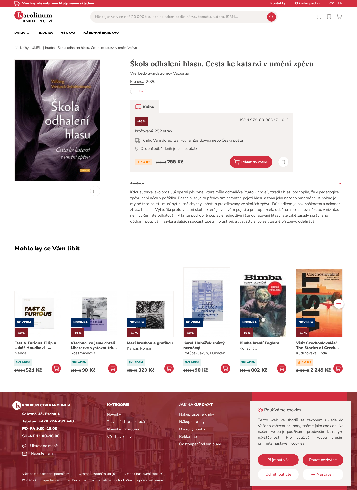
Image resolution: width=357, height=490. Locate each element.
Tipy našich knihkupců (126, 421)
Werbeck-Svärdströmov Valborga (159, 73)
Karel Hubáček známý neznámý (204, 345)
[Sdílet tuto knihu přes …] (95, 191)
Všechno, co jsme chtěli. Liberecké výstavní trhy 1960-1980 (93, 345)
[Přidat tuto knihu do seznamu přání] (283, 162)
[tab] (144, 106)
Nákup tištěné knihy (196, 414)
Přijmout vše (278, 460)
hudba (50, 47)
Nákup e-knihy (191, 421)
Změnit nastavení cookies (144, 474)
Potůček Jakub (195, 353)
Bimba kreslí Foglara (259, 343)
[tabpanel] (211, 142)
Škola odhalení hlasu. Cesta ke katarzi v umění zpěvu (97, 47)
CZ (331, 3)
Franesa (137, 81)
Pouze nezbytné (323, 460)
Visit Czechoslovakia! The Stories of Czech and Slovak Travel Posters (316, 345)
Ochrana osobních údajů (97, 474)
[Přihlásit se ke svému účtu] (318, 16)
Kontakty (277, 3)
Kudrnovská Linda (311, 353)
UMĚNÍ (37, 47)
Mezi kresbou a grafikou (150, 343)
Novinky (114, 414)
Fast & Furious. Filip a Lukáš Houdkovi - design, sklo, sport (35, 345)
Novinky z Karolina (123, 429)
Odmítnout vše (278, 474)
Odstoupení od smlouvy (200, 444)
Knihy (24, 47)
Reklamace (188, 436)
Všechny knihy (119, 436)
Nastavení (326, 474)
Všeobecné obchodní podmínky (45, 474)
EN (340, 3)
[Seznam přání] (329, 16)
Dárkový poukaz (193, 429)
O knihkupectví (307, 3)
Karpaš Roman (139, 348)
